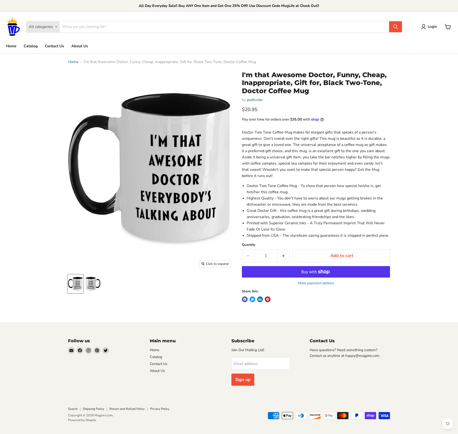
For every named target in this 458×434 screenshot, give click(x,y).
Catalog (31, 46)
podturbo (255, 99)
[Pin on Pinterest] (268, 299)
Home (11, 46)
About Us (79, 46)
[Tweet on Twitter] (252, 299)
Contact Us (54, 46)
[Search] (395, 26)
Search (73, 409)
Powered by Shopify (82, 420)
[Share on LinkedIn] (260, 299)
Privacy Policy (159, 409)
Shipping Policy (93, 409)
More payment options (316, 283)
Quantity (248, 245)
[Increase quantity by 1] (283, 255)
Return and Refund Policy (127, 409)
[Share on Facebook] (245, 299)
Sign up (242, 379)
